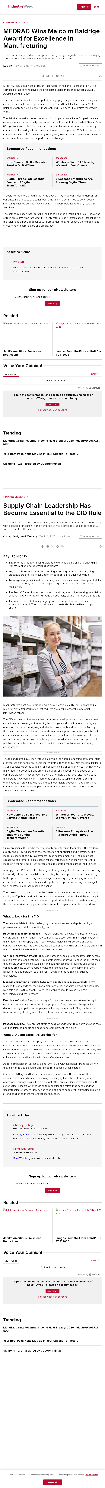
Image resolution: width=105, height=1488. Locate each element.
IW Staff (7, 65)
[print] (100, 76)
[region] (52, 381)
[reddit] (57, 76)
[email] (62, 76)
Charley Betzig (11, 536)
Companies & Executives (15, 22)
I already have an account (52, 410)
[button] (5, 7)
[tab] (11, 374)
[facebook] (42, 76)
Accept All (52, 1482)
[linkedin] (47, 76)
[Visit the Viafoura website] (94, 388)
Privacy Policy (92, 1475)
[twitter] (52, 76)
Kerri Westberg (29, 536)
